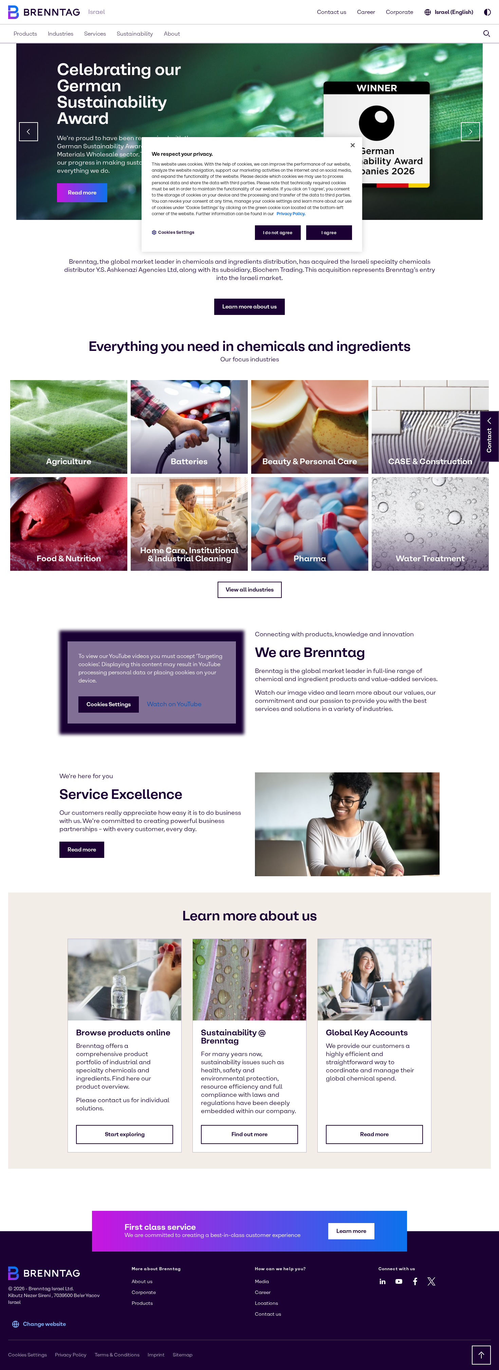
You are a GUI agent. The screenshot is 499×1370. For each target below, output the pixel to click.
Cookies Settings (109, 704)
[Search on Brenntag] (487, 33)
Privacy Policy (71, 1355)
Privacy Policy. (291, 213)
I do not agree (278, 232)
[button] (82, 192)
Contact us (331, 12)
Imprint (156, 1355)
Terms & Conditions (117, 1355)
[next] (470, 131)
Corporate (399, 12)
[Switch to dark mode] (487, 12)
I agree (328, 232)
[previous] (28, 131)
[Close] (352, 145)
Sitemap (182, 1355)
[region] (252, 194)
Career (366, 12)
